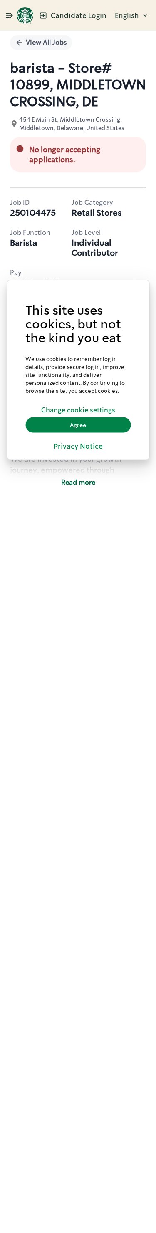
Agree (78, 425)
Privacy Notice (78, 445)
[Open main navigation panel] (9, 15)
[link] (25, 15)
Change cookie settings (78, 410)
